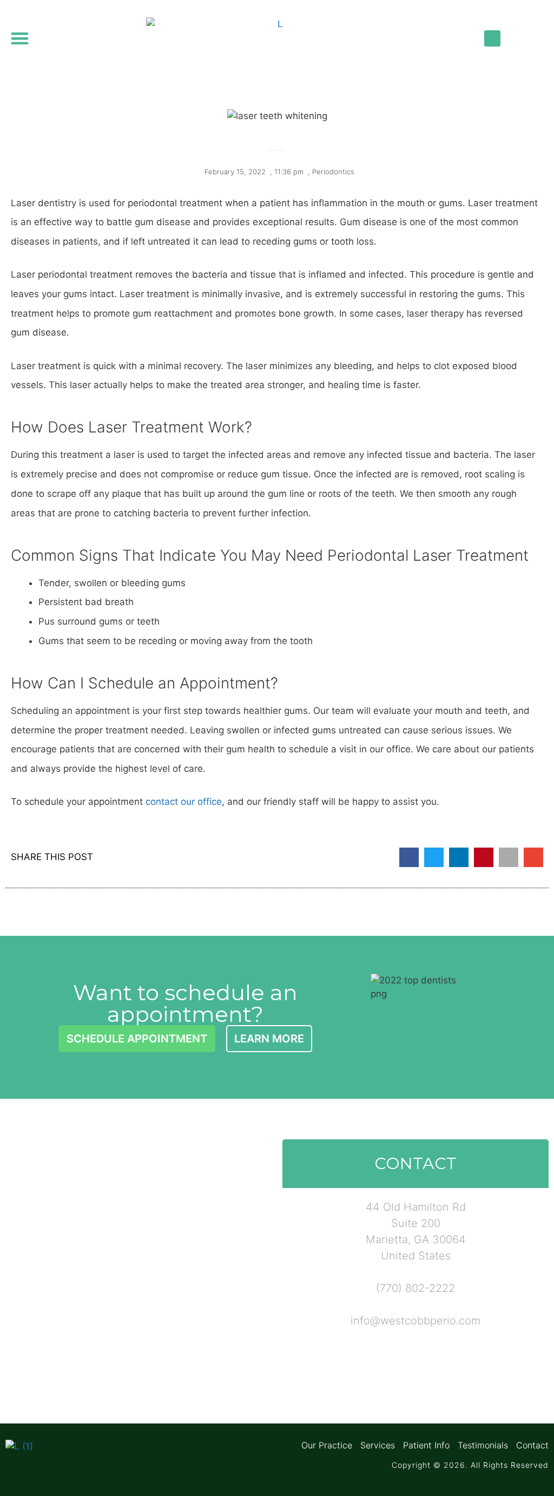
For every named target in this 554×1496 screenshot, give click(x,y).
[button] (19, 38)
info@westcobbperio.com (415, 1320)
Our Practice (326, 1445)
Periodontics (333, 171)
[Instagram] (539, 38)
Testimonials (483, 1445)
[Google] (515, 38)
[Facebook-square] (492, 38)
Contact (532, 1445)
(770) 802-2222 (415, 1288)
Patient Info (426, 1445)
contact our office (184, 801)
